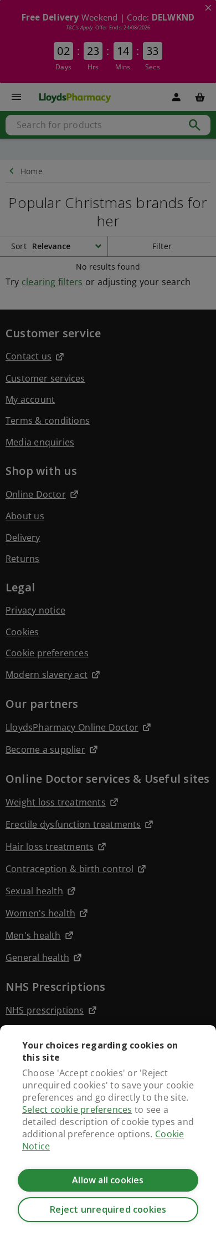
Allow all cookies (107, 1180)
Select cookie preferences (77, 1109)
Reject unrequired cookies (108, 1209)
